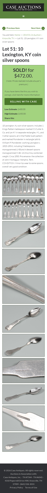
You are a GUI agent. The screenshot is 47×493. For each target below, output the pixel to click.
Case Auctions (23, 8)
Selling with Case (23, 101)
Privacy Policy (16, 487)
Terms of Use (31, 487)
